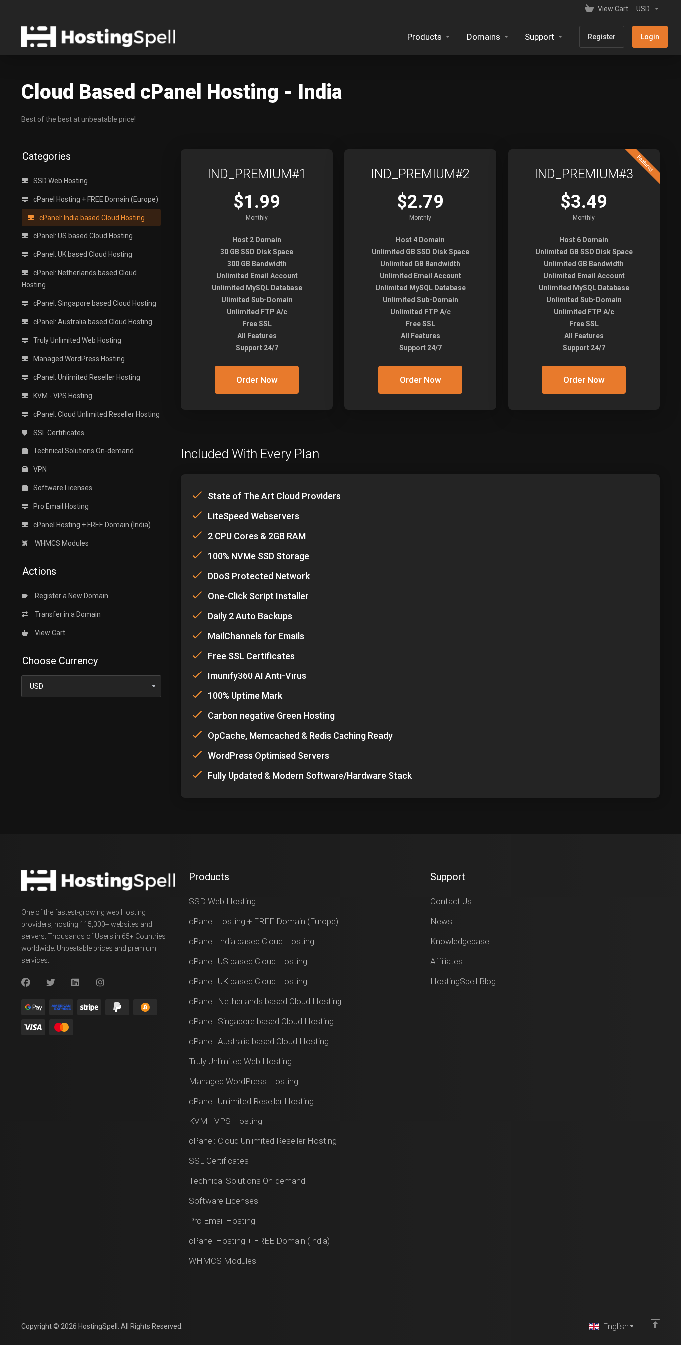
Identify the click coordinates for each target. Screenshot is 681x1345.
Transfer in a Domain (66, 614)
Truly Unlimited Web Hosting (76, 340)
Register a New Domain (70, 596)
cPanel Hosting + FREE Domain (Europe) (95, 199)
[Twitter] (50, 982)
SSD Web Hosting (60, 181)
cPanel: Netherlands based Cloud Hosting (79, 279)
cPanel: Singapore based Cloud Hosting (94, 303)
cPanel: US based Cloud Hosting (82, 236)
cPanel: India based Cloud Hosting (91, 218)
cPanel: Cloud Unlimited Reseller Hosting (96, 414)
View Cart (48, 633)
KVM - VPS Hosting (62, 396)
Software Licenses (62, 488)
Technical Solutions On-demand (83, 451)
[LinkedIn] (75, 982)
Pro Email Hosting (60, 506)
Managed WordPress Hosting (78, 359)
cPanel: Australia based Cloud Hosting (92, 322)
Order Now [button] (257, 380)
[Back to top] (655, 1323)
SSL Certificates (58, 433)
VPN (39, 469)
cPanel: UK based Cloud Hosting (82, 254)
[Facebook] (25, 982)
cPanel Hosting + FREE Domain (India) (91, 525)
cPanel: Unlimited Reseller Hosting (86, 377)
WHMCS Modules (60, 543)
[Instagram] (100, 982)
